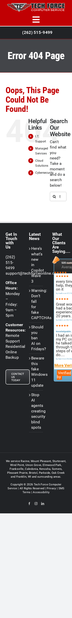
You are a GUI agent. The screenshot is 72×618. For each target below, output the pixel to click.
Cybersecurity (44, 172)
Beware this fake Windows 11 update (36, 372)
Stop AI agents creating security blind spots (36, 411)
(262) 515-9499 (37, 32)
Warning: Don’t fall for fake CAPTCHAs (36, 304)
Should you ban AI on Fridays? (36, 338)
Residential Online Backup (15, 352)
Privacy (51, 488)
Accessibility (41, 492)
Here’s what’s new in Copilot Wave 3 (36, 264)
